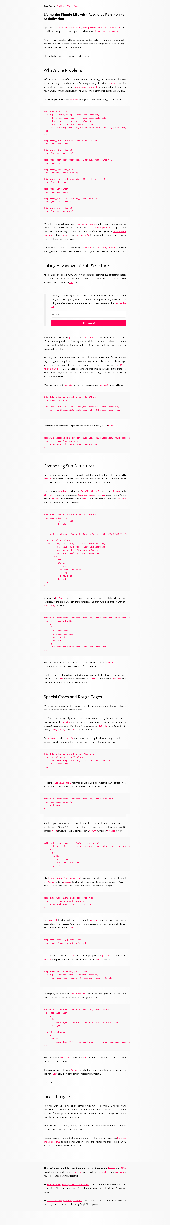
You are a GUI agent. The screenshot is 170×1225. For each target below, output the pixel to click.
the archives (76, 1172)
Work (69, 6)
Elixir (123, 1168)
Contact (78, 6)
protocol (92, 86)
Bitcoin (112, 1168)
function (106, 247)
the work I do (104, 1172)
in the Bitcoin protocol (99, 227)
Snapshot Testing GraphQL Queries (64, 1200)
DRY (71, 282)
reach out (120, 1172)
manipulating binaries (87, 223)
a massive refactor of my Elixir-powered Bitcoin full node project (89, 27)
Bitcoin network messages (106, 31)
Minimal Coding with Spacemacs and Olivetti (68, 1184)
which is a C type (52, 368)
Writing (60, 6)
